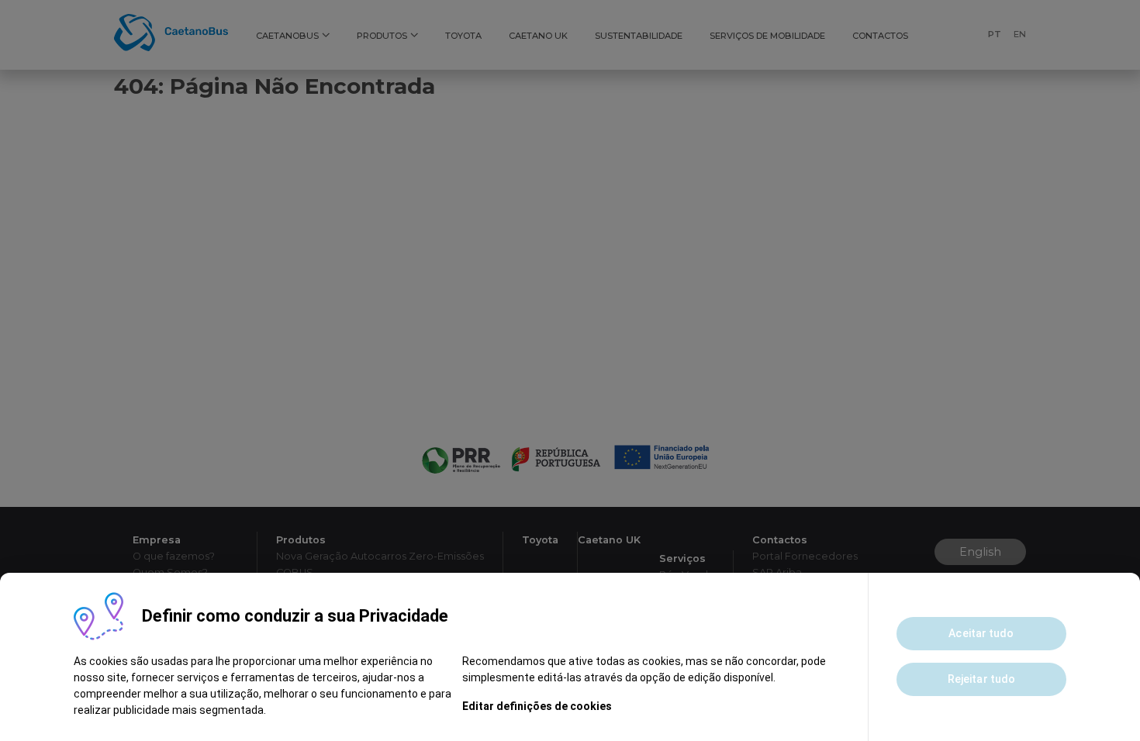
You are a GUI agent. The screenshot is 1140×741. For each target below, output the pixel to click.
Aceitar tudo (981, 633)
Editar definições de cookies (537, 706)
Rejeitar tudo (981, 679)
